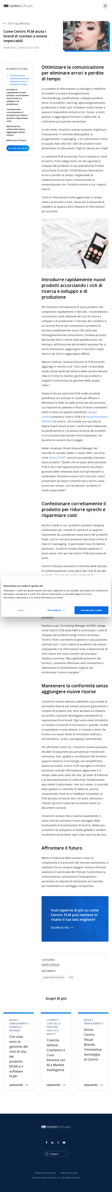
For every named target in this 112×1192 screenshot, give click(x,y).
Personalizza (54, 610)
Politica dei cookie (68, 1172)
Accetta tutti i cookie (91, 610)
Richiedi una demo (18, 148)
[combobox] (59, 1154)
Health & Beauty (50, 964)
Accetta (21, 610)
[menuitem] (45, 1173)
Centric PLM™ (57, 457)
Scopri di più (60, 927)
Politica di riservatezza (45, 1172)
